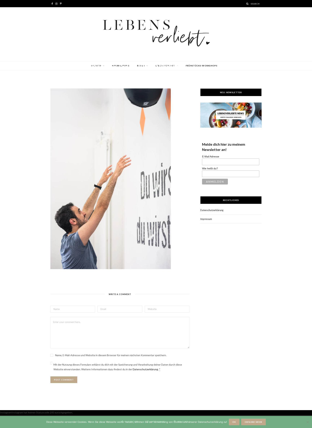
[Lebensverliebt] (156, 34)
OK (234, 422)
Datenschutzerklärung (145, 369)
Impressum (206, 219)
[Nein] (307, 422)
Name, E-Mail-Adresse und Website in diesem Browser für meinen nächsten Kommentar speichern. (110, 355)
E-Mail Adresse (210, 156)
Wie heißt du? (210, 168)
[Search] (247, 4)
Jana (64, 72)
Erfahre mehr (253, 422)
